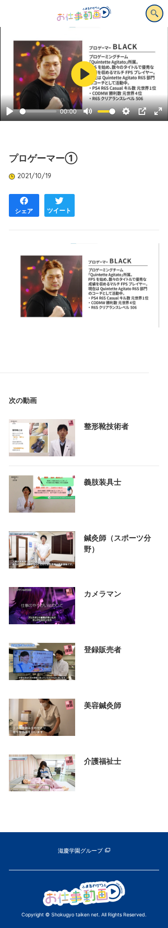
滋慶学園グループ (80, 851)
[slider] (38, 111)
